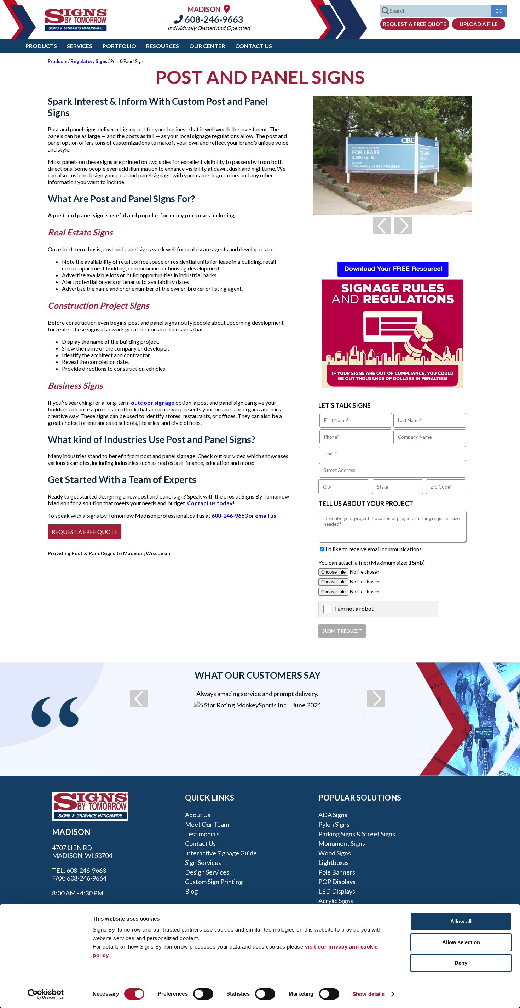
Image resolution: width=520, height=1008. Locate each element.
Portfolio (119, 45)
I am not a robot (354, 608)
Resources (162, 45)
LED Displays (336, 891)
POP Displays (337, 881)
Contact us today (210, 503)
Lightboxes (333, 862)
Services (79, 45)
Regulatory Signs (88, 61)
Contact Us (253, 45)
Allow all (461, 921)
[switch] (203, 994)
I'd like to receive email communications (373, 549)
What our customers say (257, 675)
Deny (461, 963)
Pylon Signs (333, 824)
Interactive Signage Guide (221, 853)
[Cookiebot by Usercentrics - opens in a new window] (46, 994)
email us (265, 515)
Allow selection (461, 942)
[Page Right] (403, 225)
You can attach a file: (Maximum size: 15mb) (371, 562)
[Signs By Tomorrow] (76, 28)
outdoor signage (152, 402)
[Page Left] (382, 225)
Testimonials (202, 834)
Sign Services (203, 862)
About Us (197, 815)
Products (41, 45)
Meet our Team (207, 824)
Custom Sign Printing (214, 881)
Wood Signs (334, 853)
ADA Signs (332, 815)
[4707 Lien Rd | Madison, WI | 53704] (227, 9)
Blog (191, 891)
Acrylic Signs (335, 901)
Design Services (207, 872)
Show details (368, 994)
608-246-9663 (213, 19)
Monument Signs (341, 843)
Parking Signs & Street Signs (356, 834)
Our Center (207, 45)
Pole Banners (336, 872)
